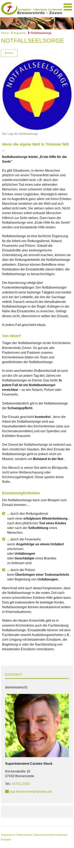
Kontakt (6, 839)
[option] (37, 23)
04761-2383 (21, 784)
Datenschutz (24, 834)
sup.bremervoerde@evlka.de (31, 791)
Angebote (19, 32)
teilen (10, 53)
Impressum (8, 834)
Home (5, 32)
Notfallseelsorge (41, 32)
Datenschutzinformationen (51, 834)
